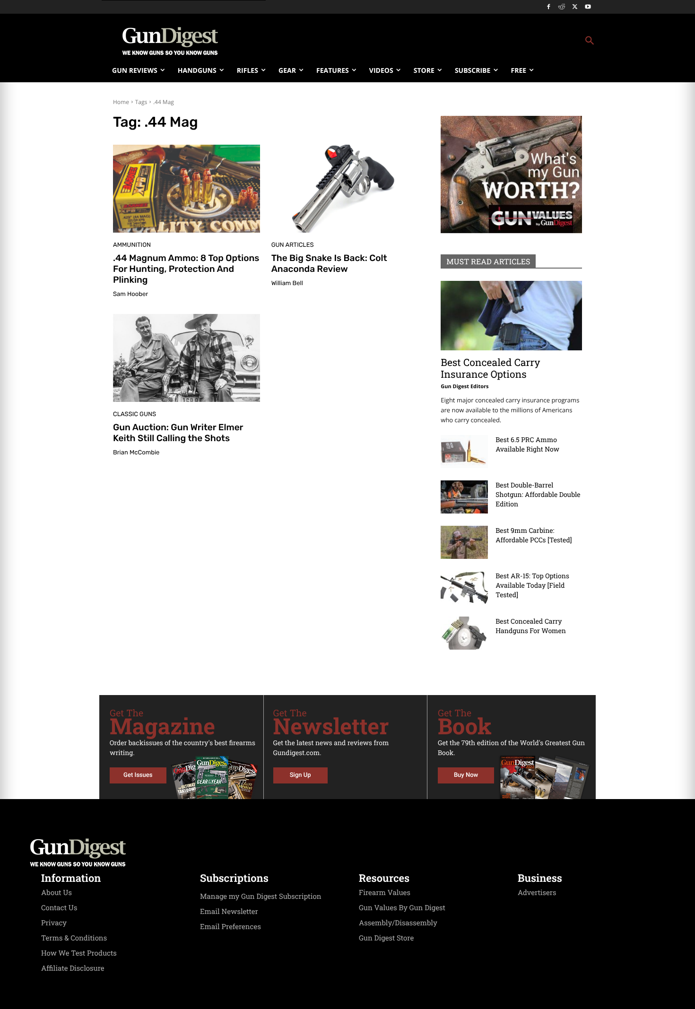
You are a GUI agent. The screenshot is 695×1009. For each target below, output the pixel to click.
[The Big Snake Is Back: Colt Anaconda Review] (344, 189)
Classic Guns (134, 414)
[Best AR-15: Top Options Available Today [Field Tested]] (464, 587)
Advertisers (537, 892)
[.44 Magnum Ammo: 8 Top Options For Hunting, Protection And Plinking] (186, 189)
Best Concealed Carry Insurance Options (490, 368)
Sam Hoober (130, 294)
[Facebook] (548, 7)
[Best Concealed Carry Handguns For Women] (464, 633)
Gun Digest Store (386, 938)
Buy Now (466, 775)
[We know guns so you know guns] (170, 41)
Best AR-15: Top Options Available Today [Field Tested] (532, 585)
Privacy (54, 923)
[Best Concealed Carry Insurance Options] (511, 315)
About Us (56, 892)
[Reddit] (561, 7)
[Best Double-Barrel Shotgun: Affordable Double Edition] (464, 496)
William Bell (287, 283)
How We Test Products (79, 953)
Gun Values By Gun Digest (402, 908)
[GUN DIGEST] (347, 852)
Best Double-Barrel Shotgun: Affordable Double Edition (537, 494)
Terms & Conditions (74, 938)
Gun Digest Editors (464, 386)
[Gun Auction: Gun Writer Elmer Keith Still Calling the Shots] (186, 358)
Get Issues (137, 775)
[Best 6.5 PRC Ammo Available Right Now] (464, 451)
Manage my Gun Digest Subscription (260, 896)
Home (121, 102)
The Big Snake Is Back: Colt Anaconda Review (329, 263)
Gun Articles (292, 245)
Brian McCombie (136, 452)
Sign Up (300, 775)
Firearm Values (384, 892)
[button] (423, 41)
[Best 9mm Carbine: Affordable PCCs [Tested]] (464, 542)
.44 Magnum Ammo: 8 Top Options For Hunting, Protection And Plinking (186, 268)
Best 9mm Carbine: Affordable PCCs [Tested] (533, 535)
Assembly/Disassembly (398, 923)
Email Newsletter (229, 911)
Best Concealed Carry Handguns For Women (530, 626)
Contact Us (59, 908)
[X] (574, 7)
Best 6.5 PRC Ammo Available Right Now (527, 444)
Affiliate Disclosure (72, 968)
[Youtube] (587, 7)
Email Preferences (230, 926)
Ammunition (132, 245)
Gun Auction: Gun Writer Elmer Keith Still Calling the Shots (178, 433)
